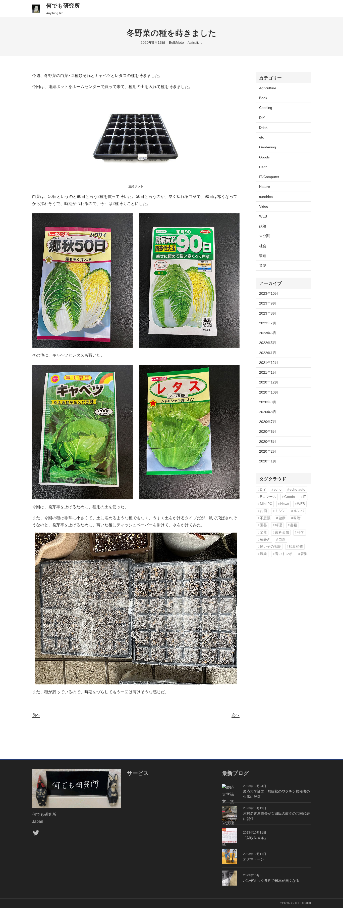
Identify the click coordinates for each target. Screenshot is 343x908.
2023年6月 (267, 333)
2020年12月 (268, 382)
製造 (262, 256)
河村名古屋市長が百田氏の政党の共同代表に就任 (276, 816)
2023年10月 (268, 293)
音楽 (262, 266)
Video (263, 206)
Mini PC (266, 504)
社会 (262, 246)
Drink (263, 127)
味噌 (297, 518)
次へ (236, 715)
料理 (278, 525)
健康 (281, 518)
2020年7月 (267, 422)
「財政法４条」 (255, 838)
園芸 (263, 525)
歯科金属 (282, 532)
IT (304, 497)
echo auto (297, 489)
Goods (264, 157)
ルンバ (299, 511)
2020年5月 (267, 442)
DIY (262, 118)
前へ (36, 715)
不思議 (265, 518)
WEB (263, 216)
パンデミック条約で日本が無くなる (271, 881)
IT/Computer (269, 177)
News (284, 504)
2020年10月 (268, 392)
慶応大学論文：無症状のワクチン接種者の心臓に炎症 (276, 794)
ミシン (280, 511)
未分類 (264, 236)
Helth (263, 167)
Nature (264, 187)
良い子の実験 (270, 546)
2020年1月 (267, 461)
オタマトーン (253, 859)
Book (263, 98)
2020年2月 (267, 451)
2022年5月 (267, 343)
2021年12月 (268, 363)
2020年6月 (267, 431)
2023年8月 (267, 313)
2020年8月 (267, 412)
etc (261, 137)
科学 (300, 532)
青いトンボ (284, 554)
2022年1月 (267, 353)
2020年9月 (267, 402)
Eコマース (268, 497)
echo (277, 489)
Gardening (267, 147)
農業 (263, 554)
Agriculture (195, 43)
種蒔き (265, 539)
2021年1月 (267, 372)
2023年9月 (267, 303)
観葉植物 (296, 546)
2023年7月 (267, 323)
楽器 (263, 532)
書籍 (293, 525)
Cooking (265, 108)
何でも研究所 (63, 6)
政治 (262, 226)
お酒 (263, 511)
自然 (281, 539)
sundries (266, 197)
